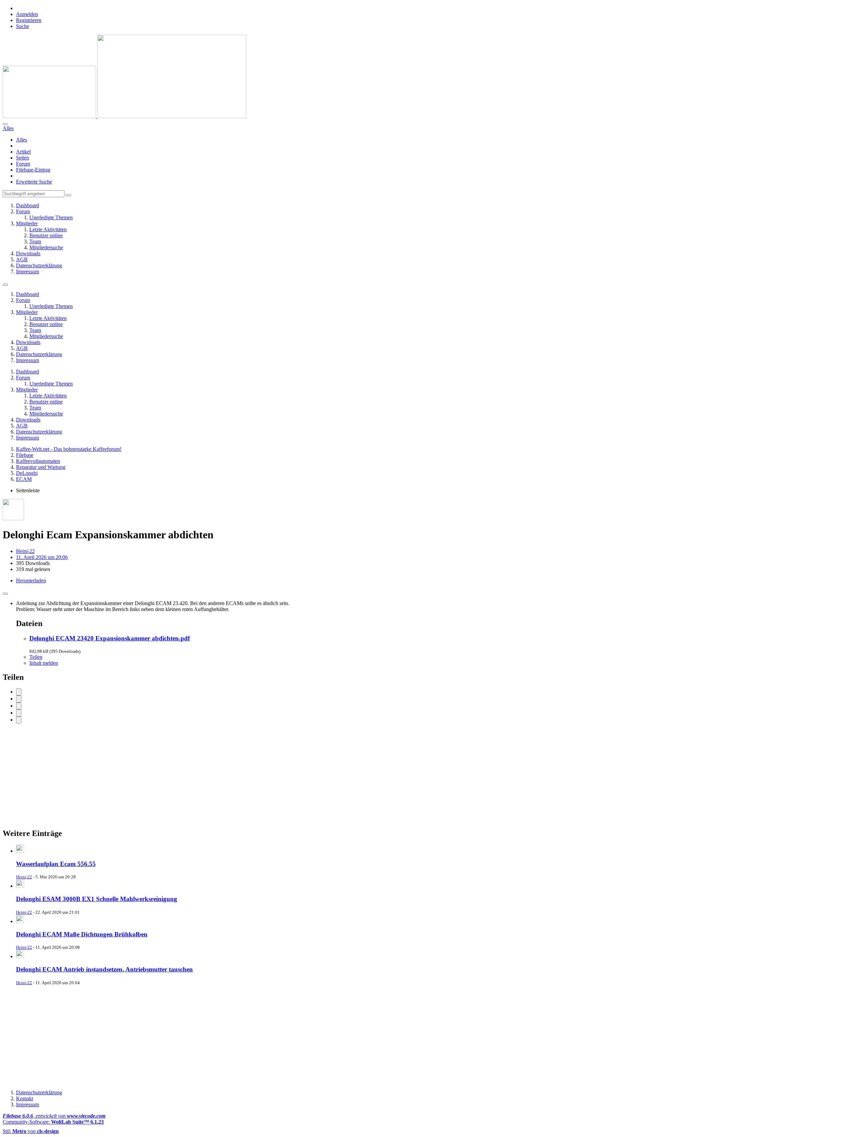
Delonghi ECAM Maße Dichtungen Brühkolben (81, 934)
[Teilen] (5, 594)
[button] (18, 713)
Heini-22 (25, 551)
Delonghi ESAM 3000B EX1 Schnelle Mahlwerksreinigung (96, 898)
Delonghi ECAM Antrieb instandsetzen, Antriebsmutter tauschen (104, 969)
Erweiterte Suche (34, 182)
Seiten (22, 158)
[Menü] (5, 285)
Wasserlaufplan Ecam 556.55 (56, 863)
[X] (18, 698)
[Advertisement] (203, 775)
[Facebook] (18, 691)
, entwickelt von (54, 1116)
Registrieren (28, 20)
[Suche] (5, 124)
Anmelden (27, 14)
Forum (23, 164)
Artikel (23, 152)
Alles (21, 140)
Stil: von (31, 1131)
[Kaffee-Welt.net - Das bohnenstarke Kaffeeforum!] (124, 116)
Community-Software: (53, 1122)
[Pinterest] (18, 720)
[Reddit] (18, 705)
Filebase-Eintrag (33, 170)
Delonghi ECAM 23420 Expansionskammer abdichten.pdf (109, 638)
